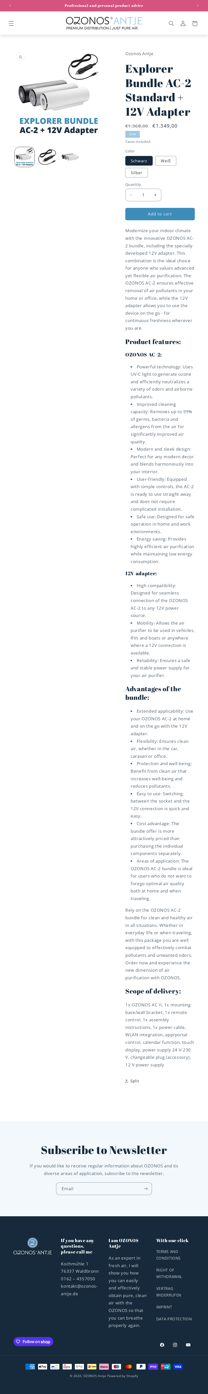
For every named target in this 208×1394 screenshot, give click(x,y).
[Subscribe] (146, 1188)
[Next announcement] (197, 5)
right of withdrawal (169, 1273)
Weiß (166, 160)
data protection (174, 1318)
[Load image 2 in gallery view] (47, 157)
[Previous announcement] (10, 5)
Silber (136, 172)
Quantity (133, 184)
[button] (11, 23)
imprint (164, 1306)
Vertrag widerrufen (168, 1292)
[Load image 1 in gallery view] (24, 157)
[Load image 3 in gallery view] (69, 157)
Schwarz (139, 160)
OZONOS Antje (94, 1376)
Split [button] (134, 1080)
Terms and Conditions (168, 1255)
